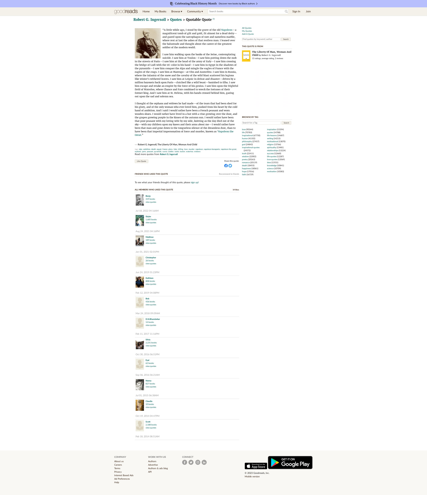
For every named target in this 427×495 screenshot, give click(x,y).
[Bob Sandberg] (140, 303)
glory (170, 149)
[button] (177, 11)
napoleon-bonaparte (212, 149)
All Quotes (246, 28)
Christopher (151, 258)
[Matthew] (140, 241)
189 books (150, 240)
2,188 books (151, 425)
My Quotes (247, 31)
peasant (150, 151)
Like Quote (141, 161)
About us (119, 461)
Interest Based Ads (123, 475)
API (150, 472)
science (270, 169)
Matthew (150, 237)
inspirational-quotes (251, 147)
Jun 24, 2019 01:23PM (147, 272)
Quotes (176, 20)
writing (270, 138)
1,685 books (151, 220)
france (164, 149)
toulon (182, 151)
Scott (148, 422)
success (270, 153)
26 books (150, 261)
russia (164, 151)
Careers (118, 465)
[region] (267, 86)
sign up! (195, 182)
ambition (146, 149)
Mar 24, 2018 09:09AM (148, 313)
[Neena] (140, 385)
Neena (148, 381)
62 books (150, 363)
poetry (245, 159)
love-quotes (272, 159)
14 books (150, 322)
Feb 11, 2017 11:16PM (147, 334)
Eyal (147, 360)
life (243, 132)
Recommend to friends (229, 174)
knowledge (272, 165)
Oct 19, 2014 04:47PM (147, 416)
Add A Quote (248, 34)
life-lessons (272, 135)
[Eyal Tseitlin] (140, 365)
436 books (150, 302)
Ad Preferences (122, 479)
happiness (246, 169)
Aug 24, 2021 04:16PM (148, 231)
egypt (159, 149)
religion (270, 144)
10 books (150, 404)
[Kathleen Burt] (140, 282)
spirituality (271, 147)
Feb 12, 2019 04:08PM (147, 293)
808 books (150, 281)
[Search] (286, 11)
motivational (272, 141)
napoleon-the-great (228, 149)
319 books (150, 199)
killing (180, 149)
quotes (270, 132)
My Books (160, 11)
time (269, 162)
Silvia (148, 340)
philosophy (247, 141)
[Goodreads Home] (126, 11)
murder (191, 149)
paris (144, 151)
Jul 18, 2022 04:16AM (147, 211)
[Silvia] (140, 344)
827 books (150, 384)
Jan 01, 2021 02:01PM (147, 252)
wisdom (245, 156)
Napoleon (226, 29)
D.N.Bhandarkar (153, 319)
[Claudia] (140, 406)
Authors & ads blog (158, 468)
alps (140, 149)
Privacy (118, 472)
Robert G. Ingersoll (149, 20)
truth (244, 153)
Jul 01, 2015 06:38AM (147, 395)
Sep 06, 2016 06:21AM (148, 375)
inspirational (247, 135)
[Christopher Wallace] (140, 262)
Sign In (296, 11)
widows (197, 151)
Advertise (153, 465)
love (186, 149)
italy (175, 149)
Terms (117, 468)
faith (244, 175)
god (243, 144)
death (153, 149)
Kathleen (149, 278)
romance (246, 162)
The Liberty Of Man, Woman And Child (177, 144)
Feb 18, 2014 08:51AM (147, 436)
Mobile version (252, 476)
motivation (272, 172)
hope (244, 172)
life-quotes (271, 156)
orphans (138, 151)
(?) (214, 19)
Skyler (148, 217)
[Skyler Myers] (140, 221)
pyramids (157, 151)
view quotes (151, 202)
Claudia (149, 401)
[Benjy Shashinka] (140, 200)
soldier (171, 151)
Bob (147, 299)
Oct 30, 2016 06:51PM (147, 354)
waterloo (189, 151)
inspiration (271, 129)
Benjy (148, 196)
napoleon (199, 149)
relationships (272, 150)
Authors (152, 461)
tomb (177, 151)
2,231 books (151, 343)
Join (308, 11)
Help (116, 482)
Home (146, 11)
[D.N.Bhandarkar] (140, 323)
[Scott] (140, 426)
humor (245, 138)
